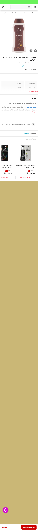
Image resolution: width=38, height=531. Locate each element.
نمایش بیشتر (34, 91)
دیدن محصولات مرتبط (29, 527)
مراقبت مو (11, 12)
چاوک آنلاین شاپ (32, 12)
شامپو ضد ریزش (31, 107)
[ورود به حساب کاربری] (7, 7)
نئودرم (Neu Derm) (27, 66)
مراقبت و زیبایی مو (21, 12)
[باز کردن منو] (35, 7)
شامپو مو (4, 12)
